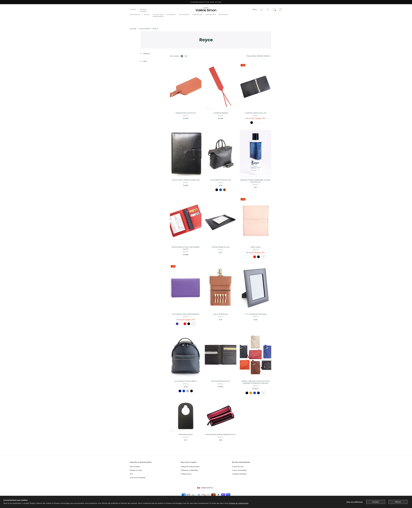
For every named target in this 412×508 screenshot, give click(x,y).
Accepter (375, 501)
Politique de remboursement (190, 466)
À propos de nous (237, 466)
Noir (251, 122)
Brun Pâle (250, 256)
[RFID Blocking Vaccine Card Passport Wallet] (185, 220)
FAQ (131, 474)
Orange (250, 392)
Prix (145, 61)
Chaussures (198, 15)
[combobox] (258, 56)
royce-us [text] (185, 115)
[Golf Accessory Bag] (220, 288)
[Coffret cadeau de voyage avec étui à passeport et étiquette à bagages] (255, 355)
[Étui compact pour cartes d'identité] (185, 288)
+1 (263, 257)
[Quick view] (199, 108)
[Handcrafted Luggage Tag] (185, 86)
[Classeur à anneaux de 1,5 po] (255, 86)
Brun (224, 189)
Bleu (220, 189)
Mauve (177, 323)
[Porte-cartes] (255, 220)
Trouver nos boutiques (239, 470)
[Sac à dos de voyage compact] (185, 355)
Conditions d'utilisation (239, 474)
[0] (274, 9)
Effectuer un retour (136, 470)
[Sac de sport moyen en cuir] (220, 153)
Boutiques (223, 15)
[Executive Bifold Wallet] (220, 355)
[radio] (182, 56)
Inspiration (211, 15)
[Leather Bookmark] (220, 86)
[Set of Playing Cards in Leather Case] (185, 153)
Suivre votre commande (137, 477)
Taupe (187, 390)
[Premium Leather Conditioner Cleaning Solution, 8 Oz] (255, 153)
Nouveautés (135, 15)
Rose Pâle (246, 256)
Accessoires (184, 15)
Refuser (398, 501)
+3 (263, 393)
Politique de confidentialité (238, 503)
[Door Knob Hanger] (185, 416)
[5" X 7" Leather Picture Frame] (255, 288)
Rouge (254, 256)
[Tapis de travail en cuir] (220, 220)
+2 (193, 324)
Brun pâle (259, 122)
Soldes (147, 15)
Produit (146, 54)
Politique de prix (186, 474)
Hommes (143, 9)
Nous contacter (135, 466)
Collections (158, 15)
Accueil (133, 29)
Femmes (133, 9)
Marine (179, 390)
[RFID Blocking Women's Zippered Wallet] (220, 416)
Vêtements (171, 15)
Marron (255, 122)
